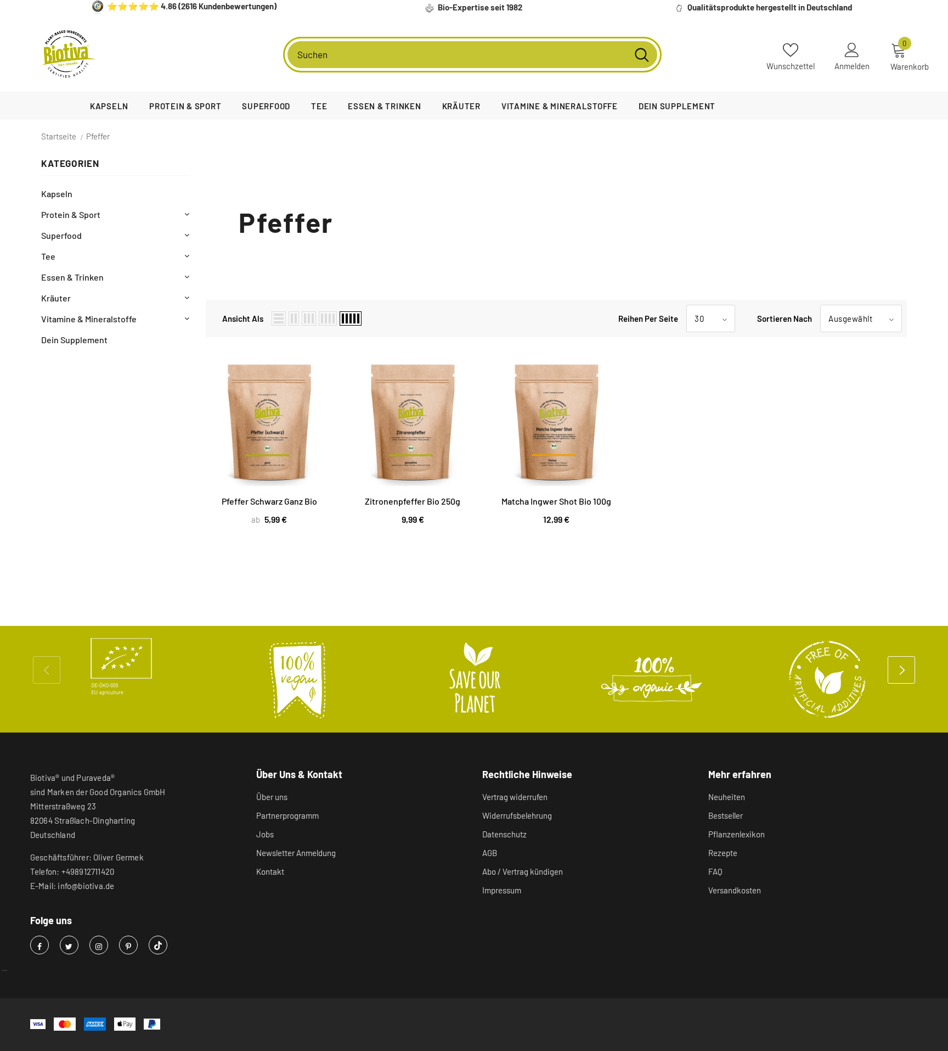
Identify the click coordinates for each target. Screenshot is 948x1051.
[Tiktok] (158, 945)
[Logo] (68, 54)
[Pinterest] (128, 945)
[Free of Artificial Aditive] (828, 679)
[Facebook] (39, 945)
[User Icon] (852, 49)
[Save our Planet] (474, 679)
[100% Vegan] (298, 679)
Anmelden (852, 66)
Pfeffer (98, 136)
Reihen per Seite (648, 318)
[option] (121, 666)
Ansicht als (242, 318)
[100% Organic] (651, 679)
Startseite (58, 136)
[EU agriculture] (121, 666)
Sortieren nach (784, 318)
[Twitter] (69, 945)
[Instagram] (98, 945)
